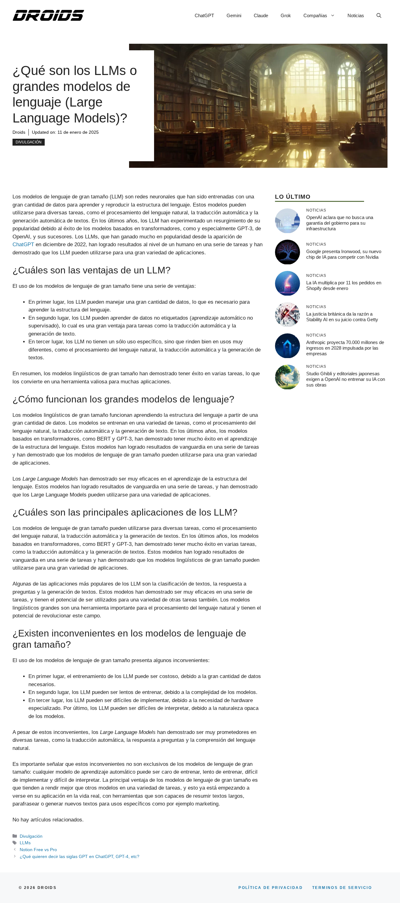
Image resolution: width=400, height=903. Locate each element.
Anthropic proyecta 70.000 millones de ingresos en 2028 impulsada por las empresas (345, 348)
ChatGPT (204, 15)
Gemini (234, 15)
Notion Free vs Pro (38, 849)
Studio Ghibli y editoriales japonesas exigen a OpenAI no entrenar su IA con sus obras (345, 379)
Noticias (356, 15)
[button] (379, 15)
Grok (286, 15)
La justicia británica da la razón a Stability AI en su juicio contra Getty (342, 316)
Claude (261, 15)
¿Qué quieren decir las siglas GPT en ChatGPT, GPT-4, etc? (79, 856)
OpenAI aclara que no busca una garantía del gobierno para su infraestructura (339, 223)
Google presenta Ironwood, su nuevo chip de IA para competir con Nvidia (343, 254)
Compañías (315, 15)
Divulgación (29, 142)
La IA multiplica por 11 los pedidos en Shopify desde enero (343, 285)
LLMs (25, 842)
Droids (18, 132)
